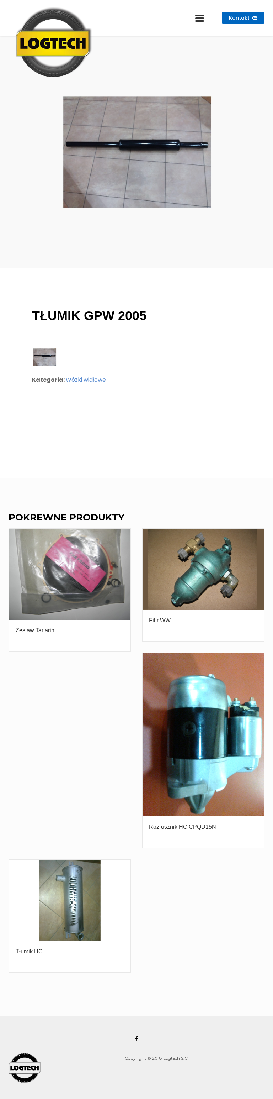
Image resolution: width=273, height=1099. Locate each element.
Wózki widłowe (86, 380)
